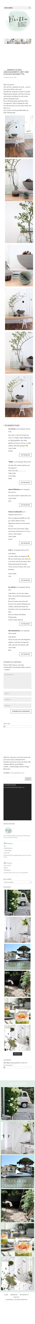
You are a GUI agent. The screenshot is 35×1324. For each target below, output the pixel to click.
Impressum (13, 1295)
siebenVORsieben (14, 489)
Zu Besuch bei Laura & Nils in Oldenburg (16, 872)
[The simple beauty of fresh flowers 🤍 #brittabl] (17, 1038)
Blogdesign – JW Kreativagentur (16, 1299)
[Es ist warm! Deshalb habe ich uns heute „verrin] (17, 1011)
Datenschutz (24, 1295)
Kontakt (16, 1297)
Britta (7, 77)
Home (6, 1295)
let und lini (12, 587)
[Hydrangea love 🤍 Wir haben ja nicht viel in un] (17, 930)
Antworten (25, 455)
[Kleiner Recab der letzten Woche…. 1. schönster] (17, 903)
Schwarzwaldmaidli (15, 512)
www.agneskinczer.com (17, 773)
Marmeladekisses (14, 631)
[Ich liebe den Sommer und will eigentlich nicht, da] (17, 984)
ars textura (12, 429)
